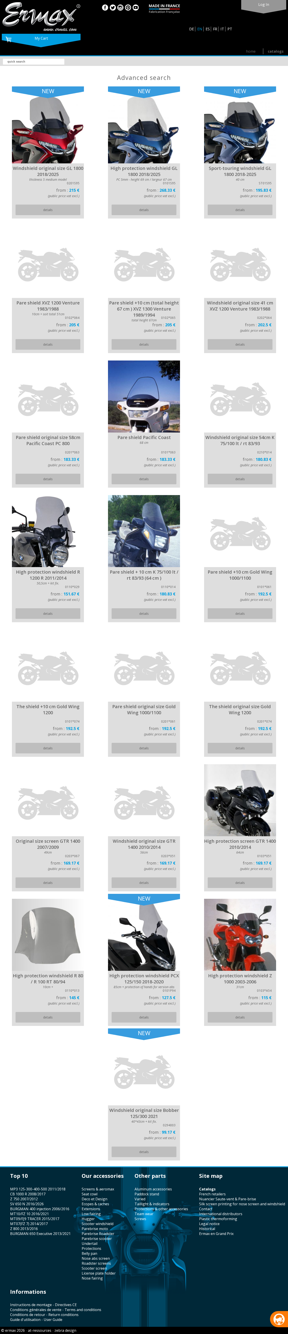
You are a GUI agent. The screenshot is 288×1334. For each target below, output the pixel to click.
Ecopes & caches (95, 1203)
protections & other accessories (161, 1208)
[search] (34, 62)
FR (215, 29)
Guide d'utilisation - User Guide (36, 1319)
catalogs (276, 51)
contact (205, 1208)
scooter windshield (97, 1223)
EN (199, 29)
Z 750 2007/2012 (24, 1199)
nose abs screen (96, 1258)
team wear (144, 1213)
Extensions (91, 1208)
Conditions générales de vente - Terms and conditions (55, 1309)
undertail (89, 1243)
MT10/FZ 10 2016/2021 (29, 1213)
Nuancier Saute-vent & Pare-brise (227, 1199)
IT (222, 29)
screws (140, 1218)
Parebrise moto (95, 1228)
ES (208, 29)
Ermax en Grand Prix (216, 1233)
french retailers (212, 1194)
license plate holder (99, 1273)
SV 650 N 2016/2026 (27, 1203)
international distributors (220, 1213)
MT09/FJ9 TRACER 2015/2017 (34, 1218)
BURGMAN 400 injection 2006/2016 (39, 1208)
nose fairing (92, 1278)
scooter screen (94, 1268)
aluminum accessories (153, 1189)
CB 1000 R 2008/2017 (27, 1194)
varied (140, 1199)
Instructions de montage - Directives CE (43, 1304)
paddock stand (147, 1194)
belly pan (89, 1253)
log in (263, 4)
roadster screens (96, 1263)
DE (191, 29)
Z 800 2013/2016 (24, 1228)
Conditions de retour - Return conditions (44, 1314)
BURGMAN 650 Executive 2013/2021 (40, 1233)
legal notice (209, 1223)
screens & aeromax (98, 1189)
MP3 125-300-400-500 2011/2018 (37, 1189)
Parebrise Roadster (98, 1233)
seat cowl (89, 1194)
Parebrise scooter (97, 1238)
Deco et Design (94, 1199)
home (251, 51)
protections (91, 1248)
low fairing (91, 1213)
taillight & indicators (152, 1203)
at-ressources (39, 1330)
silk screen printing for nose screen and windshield (242, 1203)
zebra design (65, 1330)
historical (207, 1228)
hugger (88, 1218)
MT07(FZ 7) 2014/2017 (29, 1223)
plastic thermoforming (218, 1218)
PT (229, 29)
